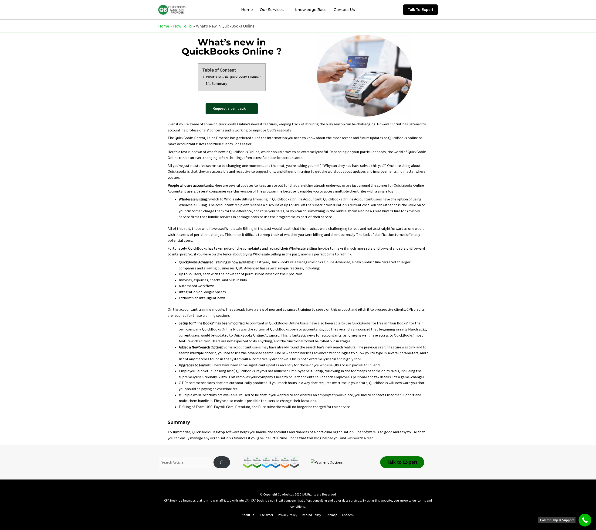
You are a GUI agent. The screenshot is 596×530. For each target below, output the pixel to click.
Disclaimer (266, 515)
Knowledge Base (311, 9)
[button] (420, 9)
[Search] (221, 462)
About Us (248, 515)
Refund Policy (311, 515)
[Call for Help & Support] (585, 520)
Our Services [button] (272, 9)
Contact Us (344, 9)
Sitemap (331, 515)
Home (247, 9)
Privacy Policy (287, 515)
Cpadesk (348, 515)
